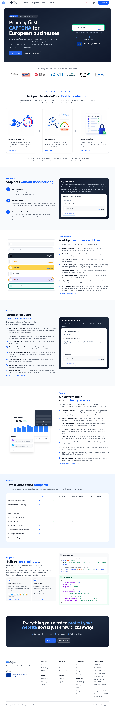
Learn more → (13, 150)
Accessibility (80, 682)
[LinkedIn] (7, 671)
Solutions (79, 694)
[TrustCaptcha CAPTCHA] (15, 2)
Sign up (61, 679)
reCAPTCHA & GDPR (100, 670)
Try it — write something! (71, 331)
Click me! (68, 354)
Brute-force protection (101, 685)
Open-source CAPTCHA (101, 694)
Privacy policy (105, 705)
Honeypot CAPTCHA (100, 691)
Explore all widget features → (68, 294)
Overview (79, 665)
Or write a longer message (71, 338)
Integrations (35, 3)
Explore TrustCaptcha (32, 53)
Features (25, 3)
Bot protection (98, 676)
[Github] (10, 671)
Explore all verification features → (17, 376)
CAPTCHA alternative (100, 697)
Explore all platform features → (69, 463)
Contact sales (63, 640)
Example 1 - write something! (72, 197)
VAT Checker (45, 671)
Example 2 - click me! (71, 204)
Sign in (94, 3)
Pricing (44, 3)
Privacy (78, 685)
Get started (103, 3)
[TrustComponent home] (3, 2)
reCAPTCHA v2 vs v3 (100, 673)
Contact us (44, 679)
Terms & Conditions (93, 705)
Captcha (44, 665)
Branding (44, 682)
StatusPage (45, 668)
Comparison (80, 691)
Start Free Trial (15, 53)
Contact (51, 3)
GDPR (78, 688)
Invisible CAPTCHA (99, 688)
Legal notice (82, 705)
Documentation (64, 671)
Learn (60, 665)
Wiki (60, 668)
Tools (43, 685)
